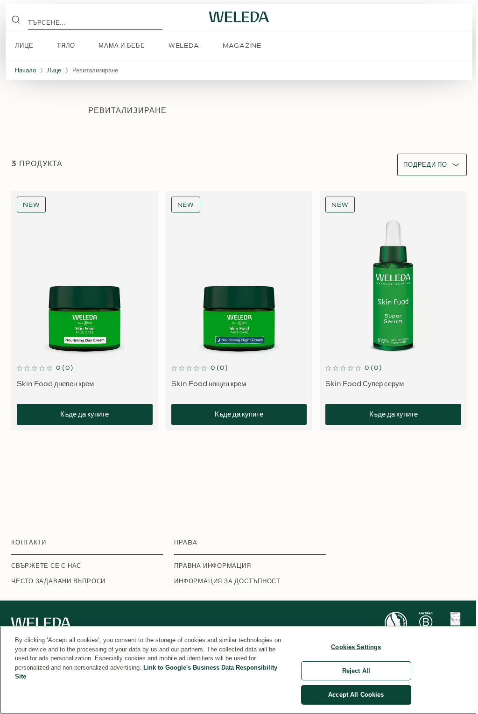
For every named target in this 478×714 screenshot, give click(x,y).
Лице (54, 70)
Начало (25, 70)
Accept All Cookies (356, 694)
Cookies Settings (356, 646)
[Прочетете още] (396, 623)
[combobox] (425, 165)
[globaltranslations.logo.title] (239, 16)
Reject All (356, 670)
